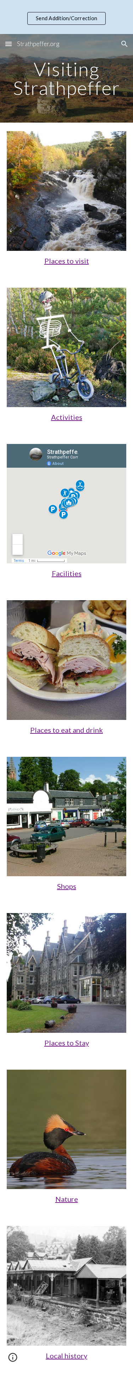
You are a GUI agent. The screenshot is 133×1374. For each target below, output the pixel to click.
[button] (8, 44)
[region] (66, 17)
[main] (67, 78)
